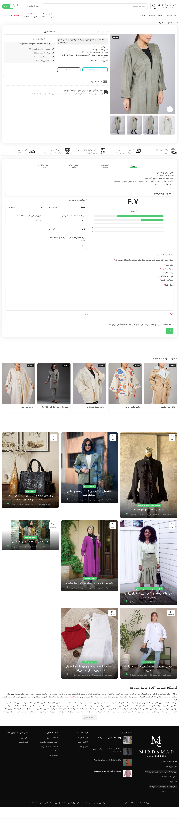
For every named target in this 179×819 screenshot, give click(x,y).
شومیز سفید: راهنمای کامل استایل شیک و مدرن (148, 668)
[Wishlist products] (23, 6)
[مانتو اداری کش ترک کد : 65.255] (53, 383)
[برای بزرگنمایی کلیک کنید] (170, 109)
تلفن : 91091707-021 (169, 791)
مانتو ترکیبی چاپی (132, 407)
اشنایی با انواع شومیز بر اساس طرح (107, 771)
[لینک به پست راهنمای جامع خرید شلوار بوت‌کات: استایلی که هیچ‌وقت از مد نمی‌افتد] (89, 643)
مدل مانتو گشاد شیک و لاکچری (30, 542)
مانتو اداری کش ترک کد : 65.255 (55, 407)
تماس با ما (54, 755)
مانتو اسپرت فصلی (63, 41)
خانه (176, 22)
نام (171, 313)
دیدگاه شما (168, 285)
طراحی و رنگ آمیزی (165, 276)
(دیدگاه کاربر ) (39, 39)
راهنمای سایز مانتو (161, 193)
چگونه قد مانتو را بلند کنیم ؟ (109, 737)
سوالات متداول (52, 737)
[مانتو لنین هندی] (18, 383)
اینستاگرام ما (83, 737)
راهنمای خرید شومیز (144, 505)
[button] (89, 193)
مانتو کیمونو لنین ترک (95, 407)
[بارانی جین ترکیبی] (160, 383)
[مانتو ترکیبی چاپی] (125, 383)
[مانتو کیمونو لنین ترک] (89, 383)
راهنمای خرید (155, 505)
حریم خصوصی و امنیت (49, 742)
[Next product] (2, 22)
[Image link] (156, 745)
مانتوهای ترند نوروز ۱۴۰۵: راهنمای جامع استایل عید (89, 493)
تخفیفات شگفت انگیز (11, 15)
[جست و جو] (45, 6)
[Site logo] (163, 6)
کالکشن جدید (83, 742)
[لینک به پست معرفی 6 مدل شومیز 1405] (148, 475)
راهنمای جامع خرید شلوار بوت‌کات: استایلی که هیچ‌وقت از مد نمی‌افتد (89, 668)
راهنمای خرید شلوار (90, 662)
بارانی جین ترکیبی (168, 407)
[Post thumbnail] (127, 740)
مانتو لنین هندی (26, 407)
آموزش (159, 589)
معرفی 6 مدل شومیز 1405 (149, 510)
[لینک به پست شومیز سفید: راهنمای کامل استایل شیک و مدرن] (148, 643)
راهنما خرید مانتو (89, 486)
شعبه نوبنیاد (23, 742)
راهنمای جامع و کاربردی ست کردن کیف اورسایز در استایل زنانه (30, 497)
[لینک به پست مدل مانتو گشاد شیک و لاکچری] (30, 535)
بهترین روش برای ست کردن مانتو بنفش (89, 583)
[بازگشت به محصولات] (5, 22)
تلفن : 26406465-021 (168, 776)
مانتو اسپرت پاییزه (87, 39)
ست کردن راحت (166, 280)
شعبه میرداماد (23, 737)
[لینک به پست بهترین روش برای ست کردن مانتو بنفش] (89, 555)
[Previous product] (8, 22)
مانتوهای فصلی (70, 697)
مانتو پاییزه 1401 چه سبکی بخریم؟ (107, 760)
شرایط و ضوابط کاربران (49, 746)
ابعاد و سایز (168, 273)
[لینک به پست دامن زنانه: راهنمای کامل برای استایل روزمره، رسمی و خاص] (148, 562)
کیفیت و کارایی (166, 269)
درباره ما (55, 751)
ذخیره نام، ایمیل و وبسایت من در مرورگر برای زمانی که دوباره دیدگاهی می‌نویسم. (140, 324)
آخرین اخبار (83, 746)
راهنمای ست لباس (141, 589)
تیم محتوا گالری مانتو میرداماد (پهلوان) (145, 514)
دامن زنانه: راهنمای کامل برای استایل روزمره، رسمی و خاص (149, 595)
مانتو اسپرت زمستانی (71, 39)
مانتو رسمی (46, 714)
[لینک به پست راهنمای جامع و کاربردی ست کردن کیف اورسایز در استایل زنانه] (30, 470)
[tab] (136, 166)
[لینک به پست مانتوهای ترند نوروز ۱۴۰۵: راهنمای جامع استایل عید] (89, 467)
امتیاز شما (168, 265)
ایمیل (85, 313)
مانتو (170, 22)
